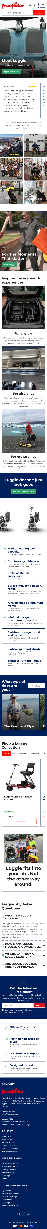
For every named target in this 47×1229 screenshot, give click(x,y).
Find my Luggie (9, 264)
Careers (5, 1178)
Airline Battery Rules (10, 1151)
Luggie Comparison (11, 71)
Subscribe (39, 1005)
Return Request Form (10, 1205)
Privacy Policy (7, 1136)
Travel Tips (6, 1175)
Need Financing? (8, 1172)
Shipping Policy (8, 1142)
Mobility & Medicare (9, 1169)
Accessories (35, 753)
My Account (6, 1190)
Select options (20, 822)
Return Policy (7, 1139)
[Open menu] (42, 5)
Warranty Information (10, 1148)
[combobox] (23, 12)
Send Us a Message (9, 1196)
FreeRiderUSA (19, 1222)
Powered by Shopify (31, 1222)
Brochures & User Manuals (12, 1166)
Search (40, 13)
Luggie (6, 753)
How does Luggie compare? (23, 491)
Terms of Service (8, 1145)
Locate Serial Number (10, 1163)
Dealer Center (7, 1199)
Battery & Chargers (19, 753)
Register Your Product (10, 1193)
